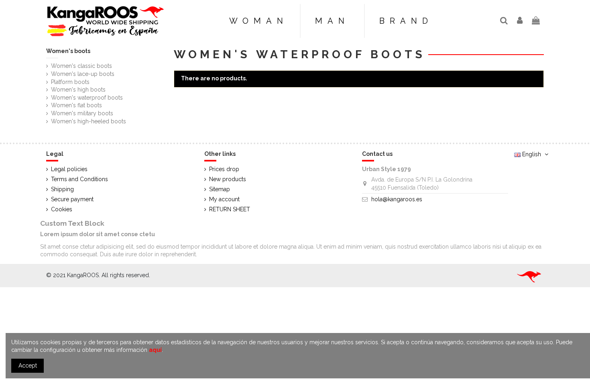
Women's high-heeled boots (88, 121)
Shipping (62, 189)
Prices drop (224, 169)
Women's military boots (82, 113)
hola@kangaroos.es (396, 199)
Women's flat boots (76, 105)
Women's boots (68, 51)
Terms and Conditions (79, 179)
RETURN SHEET (229, 209)
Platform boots (70, 82)
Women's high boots (78, 89)
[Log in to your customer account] (520, 21)
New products (227, 179)
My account (224, 199)
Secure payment (72, 199)
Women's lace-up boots (82, 74)
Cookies (61, 209)
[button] (406, 21)
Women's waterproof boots (87, 97)
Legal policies (69, 169)
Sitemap (219, 189)
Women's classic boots (81, 66)
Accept (27, 365)
